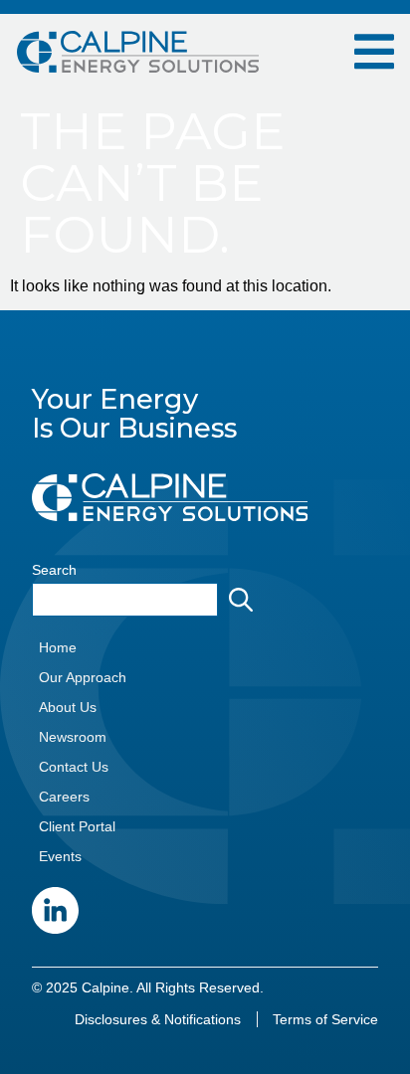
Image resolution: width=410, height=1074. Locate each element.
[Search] (245, 600)
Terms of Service (325, 1019)
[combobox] (125, 600)
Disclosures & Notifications (158, 1019)
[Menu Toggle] (374, 52)
